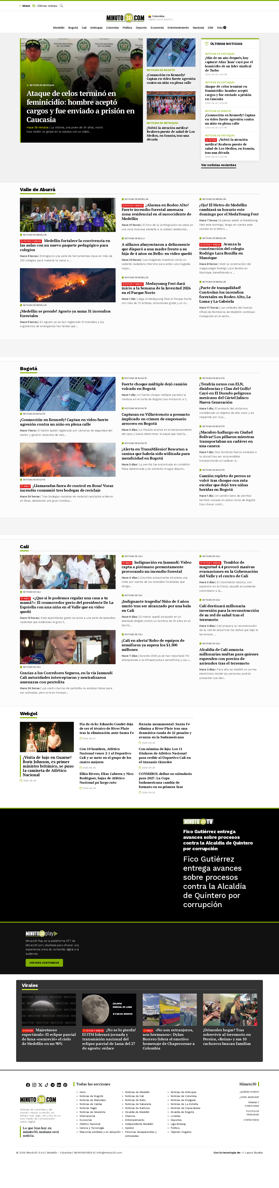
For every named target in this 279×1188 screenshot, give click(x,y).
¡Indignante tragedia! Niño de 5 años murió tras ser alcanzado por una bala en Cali (156, 606)
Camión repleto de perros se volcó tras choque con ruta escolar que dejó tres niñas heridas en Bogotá (225, 482)
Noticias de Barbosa (137, 1107)
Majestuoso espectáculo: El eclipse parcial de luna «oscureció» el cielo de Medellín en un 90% (49, 1036)
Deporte (141, 27)
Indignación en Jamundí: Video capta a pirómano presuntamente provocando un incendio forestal (157, 566)
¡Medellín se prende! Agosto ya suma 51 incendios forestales (65, 313)
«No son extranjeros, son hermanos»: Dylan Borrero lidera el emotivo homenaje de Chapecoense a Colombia (169, 1039)
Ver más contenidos (44, 962)
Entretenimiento (178, 27)
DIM (210, 27)
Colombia (112, 27)
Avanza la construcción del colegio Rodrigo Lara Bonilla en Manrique (221, 250)
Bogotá (73, 27)
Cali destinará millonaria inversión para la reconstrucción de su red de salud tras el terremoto (229, 612)
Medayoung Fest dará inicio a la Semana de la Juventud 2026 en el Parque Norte (156, 288)
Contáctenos (251, 1120)
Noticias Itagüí (88, 1107)
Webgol (28, 713)
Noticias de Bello (135, 238)
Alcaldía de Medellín (137, 1111)
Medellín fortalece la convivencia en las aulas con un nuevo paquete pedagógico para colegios (65, 245)
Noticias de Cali (211, 556)
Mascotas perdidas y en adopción (100, 1131)
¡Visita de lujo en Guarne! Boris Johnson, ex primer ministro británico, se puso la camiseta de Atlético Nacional (48, 766)
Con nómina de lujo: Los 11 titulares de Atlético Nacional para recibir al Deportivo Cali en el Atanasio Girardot (165, 755)
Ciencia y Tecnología (92, 1127)
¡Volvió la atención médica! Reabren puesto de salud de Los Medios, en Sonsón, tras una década (171, 133)
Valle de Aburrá (37, 189)
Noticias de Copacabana (185, 1107)
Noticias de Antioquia (42, 85)
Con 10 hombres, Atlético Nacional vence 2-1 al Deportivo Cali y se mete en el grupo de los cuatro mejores (105, 755)
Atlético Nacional (90, 1123)
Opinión (129, 1127)
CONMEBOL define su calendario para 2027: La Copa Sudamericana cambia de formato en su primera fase (165, 780)
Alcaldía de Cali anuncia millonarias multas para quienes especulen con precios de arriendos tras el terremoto (229, 656)
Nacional (198, 27)
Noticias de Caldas (91, 1104)
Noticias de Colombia (184, 1096)
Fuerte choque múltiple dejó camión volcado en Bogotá (154, 386)
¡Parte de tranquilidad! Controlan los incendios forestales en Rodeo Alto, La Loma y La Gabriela (225, 294)
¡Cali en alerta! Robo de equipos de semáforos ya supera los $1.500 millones (153, 645)
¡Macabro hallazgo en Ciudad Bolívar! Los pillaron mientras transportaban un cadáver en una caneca (226, 439)
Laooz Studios (254, 1152)
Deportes (176, 1119)
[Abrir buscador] (61, 6)
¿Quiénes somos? (249, 1092)
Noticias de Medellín (214, 199)
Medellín (58, 27)
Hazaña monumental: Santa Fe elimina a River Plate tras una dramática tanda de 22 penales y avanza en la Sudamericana (165, 730)
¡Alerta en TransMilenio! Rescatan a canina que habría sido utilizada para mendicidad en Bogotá (156, 453)
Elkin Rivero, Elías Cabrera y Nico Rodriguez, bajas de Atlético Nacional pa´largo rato (106, 778)
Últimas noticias (46, 6)
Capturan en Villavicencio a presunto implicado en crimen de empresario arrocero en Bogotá (156, 419)
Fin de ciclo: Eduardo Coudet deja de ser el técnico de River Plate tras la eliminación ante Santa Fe (107, 728)
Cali (84, 27)
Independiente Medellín (139, 1123)
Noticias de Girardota (92, 1111)
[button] (24, 6)
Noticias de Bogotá (161, 70)
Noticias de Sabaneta (138, 1104)
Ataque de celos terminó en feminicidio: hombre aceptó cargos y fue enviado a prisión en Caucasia (81, 106)
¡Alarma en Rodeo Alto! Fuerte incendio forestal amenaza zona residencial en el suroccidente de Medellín (156, 211)
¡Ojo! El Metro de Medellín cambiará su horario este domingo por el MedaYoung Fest (229, 209)
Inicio (83, 1092)
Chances (130, 1115)
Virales (30, 985)
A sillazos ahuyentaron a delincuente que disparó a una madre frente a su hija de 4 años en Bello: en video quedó (157, 249)
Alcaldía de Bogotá (182, 1111)
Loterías (175, 1115)
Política (127, 27)
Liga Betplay (178, 1123)
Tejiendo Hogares (181, 1131)
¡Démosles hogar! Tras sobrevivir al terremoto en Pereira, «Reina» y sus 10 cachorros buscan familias (227, 1036)
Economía (157, 27)
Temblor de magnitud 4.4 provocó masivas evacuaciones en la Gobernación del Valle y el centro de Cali (228, 568)
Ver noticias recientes (218, 165)
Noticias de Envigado (183, 1100)
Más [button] (220, 27)
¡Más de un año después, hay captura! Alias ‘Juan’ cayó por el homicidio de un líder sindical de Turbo (229, 64)
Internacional (87, 1115)
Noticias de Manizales (93, 1100)
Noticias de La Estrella (184, 1104)
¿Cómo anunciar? (249, 1097)
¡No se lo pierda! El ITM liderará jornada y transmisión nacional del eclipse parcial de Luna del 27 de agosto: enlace (109, 1039)
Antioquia (96, 27)
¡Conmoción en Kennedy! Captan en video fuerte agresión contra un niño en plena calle (171, 79)
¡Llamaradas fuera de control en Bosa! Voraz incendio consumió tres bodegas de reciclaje (66, 488)
